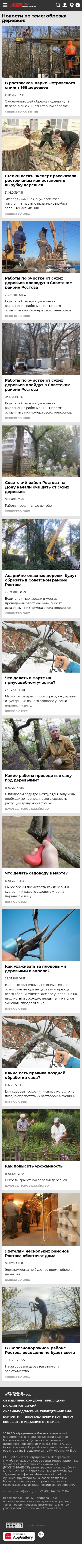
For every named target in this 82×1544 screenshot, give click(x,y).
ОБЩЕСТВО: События (21, 111)
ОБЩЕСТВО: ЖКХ (17, 213)
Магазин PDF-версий (20, 1406)
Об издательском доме (22, 1400)
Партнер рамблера (36, 1525)
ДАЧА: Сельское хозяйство (27, 808)
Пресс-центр (55, 1400)
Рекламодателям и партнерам (48, 1416)
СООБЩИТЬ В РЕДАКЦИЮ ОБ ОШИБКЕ (31, 1422)
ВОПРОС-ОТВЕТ (16, 711)
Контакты (11, 1416)
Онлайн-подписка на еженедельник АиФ (37, 1411)
